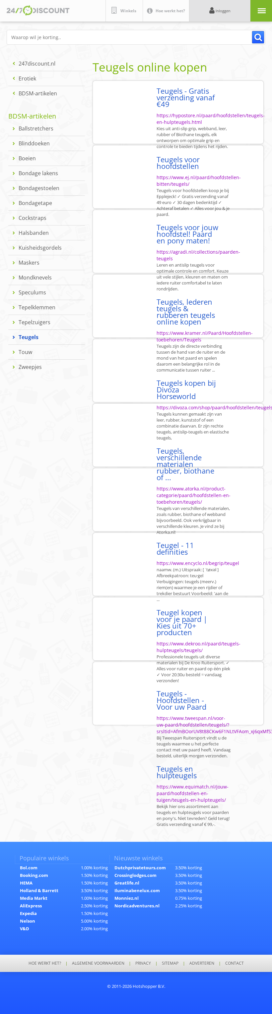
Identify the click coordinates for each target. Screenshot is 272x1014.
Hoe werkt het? (45, 963)
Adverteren (201, 963)
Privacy (143, 963)
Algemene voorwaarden (98, 963)
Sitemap (170, 963)
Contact (234, 963)
